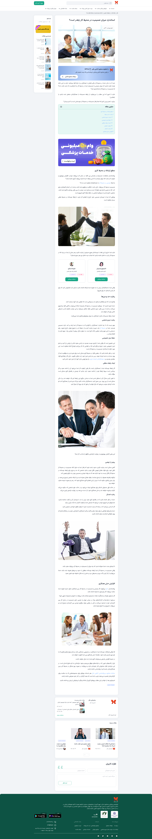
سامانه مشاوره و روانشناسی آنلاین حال (103, 673)
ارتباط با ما (115, 829)
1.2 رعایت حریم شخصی (107, 117)
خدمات (112, 8)
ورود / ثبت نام (39, 3)
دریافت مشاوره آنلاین (70, 77)
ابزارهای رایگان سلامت (102, 8)
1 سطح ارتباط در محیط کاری (107, 111)
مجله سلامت (74, 8)
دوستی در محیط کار (104, 183)
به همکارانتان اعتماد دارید (97, 359)
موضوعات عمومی (107, 13)
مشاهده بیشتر (60, 715)
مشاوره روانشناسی (95, 826)
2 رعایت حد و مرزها (109, 114)
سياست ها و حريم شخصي (107, 829)
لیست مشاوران (77, 826)
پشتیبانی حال (92, 700)
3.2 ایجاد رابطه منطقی (107, 123)
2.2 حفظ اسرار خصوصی (107, 120)
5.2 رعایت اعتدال (109, 129)
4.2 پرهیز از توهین (108, 126)
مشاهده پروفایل (101, 279)
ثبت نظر (65, 783)
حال (117, 13)
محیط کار (102, 328)
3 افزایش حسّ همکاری (108, 131)
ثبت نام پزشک (87, 826)
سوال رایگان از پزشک (51, 8)
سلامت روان (87, 740)
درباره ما (116, 826)
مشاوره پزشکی (96, 829)
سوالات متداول (109, 826)
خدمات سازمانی (86, 829)
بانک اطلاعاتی (64, 8)
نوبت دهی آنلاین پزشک (87, 8)
